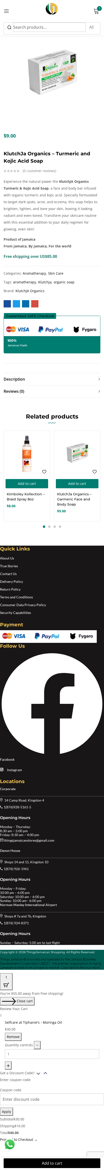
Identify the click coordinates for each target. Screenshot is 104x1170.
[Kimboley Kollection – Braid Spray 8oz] (27, 453)
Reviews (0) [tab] (14, 391)
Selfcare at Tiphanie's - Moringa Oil (33, 1022)
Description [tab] (14, 379)
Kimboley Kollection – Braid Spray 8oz (26, 496)
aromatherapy (24, 282)
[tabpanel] (27, 476)
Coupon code (10, 1090)
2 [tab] (49, 526)
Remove (13, 1036)
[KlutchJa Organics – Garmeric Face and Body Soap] (77, 453)
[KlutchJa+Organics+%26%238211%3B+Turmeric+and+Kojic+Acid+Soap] (16, 303)
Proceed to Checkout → (18, 1139)
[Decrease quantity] (37, 1045)
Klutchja (45, 282)
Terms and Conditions (16, 597)
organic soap (64, 282)
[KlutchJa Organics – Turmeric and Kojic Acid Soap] (7, 303)
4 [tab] (60, 526)
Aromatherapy (34, 273)
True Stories (9, 566)
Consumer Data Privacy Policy (23, 605)
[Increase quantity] (8, 1065)
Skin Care (55, 273)
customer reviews (39, 170)
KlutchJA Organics (30, 290)
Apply (6, 1111)
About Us (7, 558)
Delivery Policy (11, 581)
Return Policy (10, 589)
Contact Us (8, 574)
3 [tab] (54, 526)
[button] (30, 316)
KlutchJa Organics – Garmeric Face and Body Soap (74, 499)
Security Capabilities (15, 613)
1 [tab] (44, 526)
